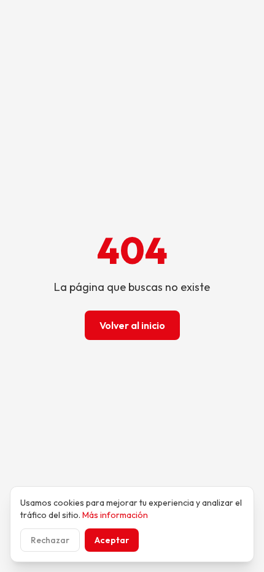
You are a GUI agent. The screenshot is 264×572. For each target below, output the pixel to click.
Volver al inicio (132, 325)
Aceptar (112, 540)
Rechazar (50, 540)
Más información (115, 514)
